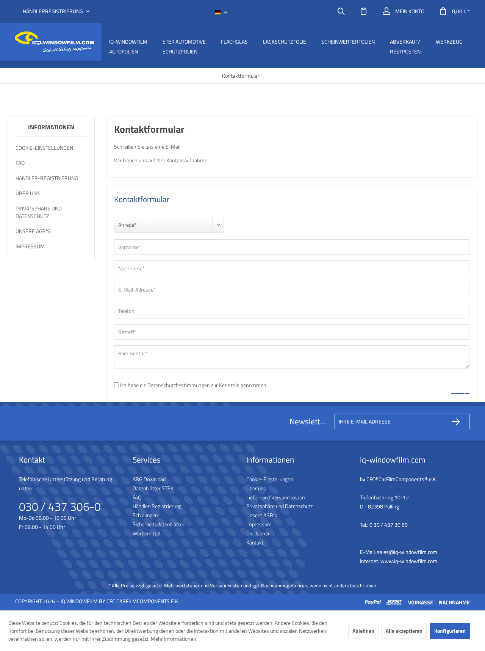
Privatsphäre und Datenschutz (39, 212)
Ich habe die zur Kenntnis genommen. (194, 385)
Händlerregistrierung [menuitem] (53, 11)
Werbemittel (146, 533)
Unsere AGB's (33, 231)
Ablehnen (363, 631)
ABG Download (149, 479)
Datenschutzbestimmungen (178, 385)
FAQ (20, 163)
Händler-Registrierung (47, 178)
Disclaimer (258, 533)
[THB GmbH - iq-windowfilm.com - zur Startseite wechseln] (55, 42)
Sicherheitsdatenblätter (159, 524)
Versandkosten (226, 585)
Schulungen (145, 515)
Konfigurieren (450, 631)
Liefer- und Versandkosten (275, 497)
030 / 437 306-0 (60, 506)
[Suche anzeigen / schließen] (341, 11)
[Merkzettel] (364, 11)
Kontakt (255, 542)
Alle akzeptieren (404, 631)
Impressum (30, 246)
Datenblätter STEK (153, 488)
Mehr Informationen (173, 639)
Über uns (28, 193)
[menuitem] (341, 11)
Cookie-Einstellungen (44, 148)
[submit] (460, 393)
